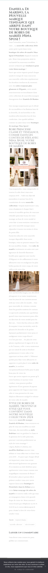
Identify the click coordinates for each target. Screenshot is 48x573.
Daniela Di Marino (21, 520)
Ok (15, 570)
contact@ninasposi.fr (27, 507)
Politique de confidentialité (25, 570)
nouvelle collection (16, 525)
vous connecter (24, 537)
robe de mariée (29, 525)
